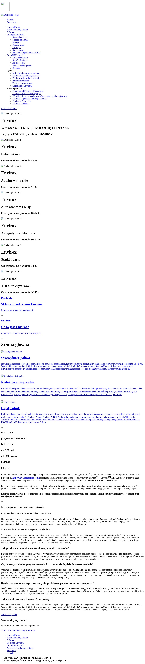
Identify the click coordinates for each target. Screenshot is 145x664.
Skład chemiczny (20, 37)
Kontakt (10, 19)
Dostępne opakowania (22, 83)
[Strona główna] (10, 15)
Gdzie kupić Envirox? (22, 86)
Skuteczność (18, 50)
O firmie (10, 32)
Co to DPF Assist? (15, 55)
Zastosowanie (18, 45)
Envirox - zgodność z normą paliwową (29, 98)
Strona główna (13, 27)
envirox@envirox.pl (26, 630)
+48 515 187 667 (9, 108)
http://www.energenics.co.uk (26, 478)
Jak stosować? (18, 63)
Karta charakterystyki (22, 65)
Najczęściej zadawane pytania (25, 73)
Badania (16, 68)
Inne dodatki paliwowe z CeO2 (26, 52)
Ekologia (16, 47)
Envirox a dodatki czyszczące (25, 75)
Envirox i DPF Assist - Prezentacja (27, 91)
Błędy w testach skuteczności (25, 78)
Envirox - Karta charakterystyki (26, 93)
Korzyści (16, 42)
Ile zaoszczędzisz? (20, 80)
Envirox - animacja (20, 103)
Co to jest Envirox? (15, 34)
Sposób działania (20, 40)
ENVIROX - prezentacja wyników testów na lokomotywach (39, 96)
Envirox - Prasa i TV (21, 101)
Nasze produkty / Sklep (17, 29)
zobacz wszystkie (9, 614)
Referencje (11, 22)
